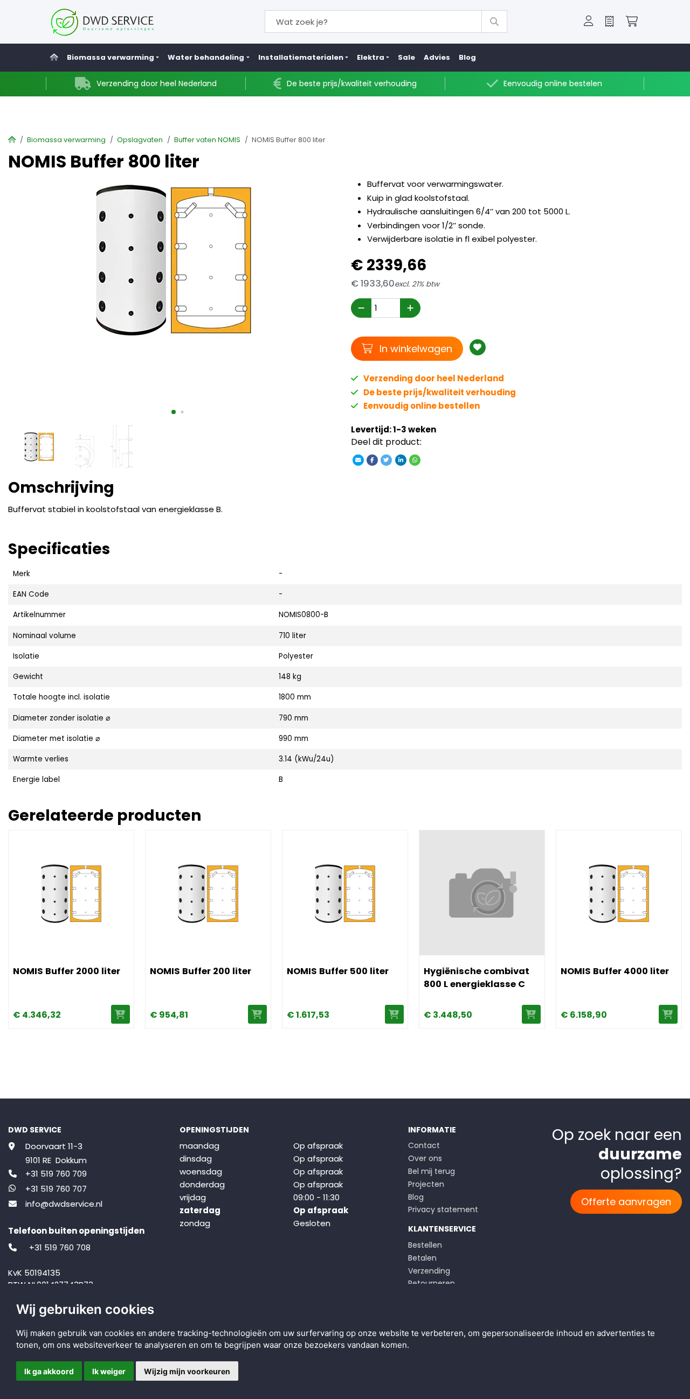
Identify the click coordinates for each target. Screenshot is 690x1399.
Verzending (429, 1270)
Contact (424, 1145)
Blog (467, 57)
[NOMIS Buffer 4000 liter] (618, 892)
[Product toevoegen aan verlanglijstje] (477, 347)
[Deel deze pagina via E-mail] (358, 460)
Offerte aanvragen (626, 1201)
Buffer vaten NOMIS (207, 139)
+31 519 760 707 (56, 1188)
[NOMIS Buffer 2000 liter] (71, 892)
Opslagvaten (140, 139)
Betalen (422, 1258)
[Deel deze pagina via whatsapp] (415, 460)
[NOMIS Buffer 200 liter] (208, 892)
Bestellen (425, 1245)
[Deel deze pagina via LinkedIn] (401, 460)
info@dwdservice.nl (63, 1203)
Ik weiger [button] (109, 1371)
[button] (589, 22)
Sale (406, 57)
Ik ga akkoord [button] (49, 1371)
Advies (437, 57)
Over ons (425, 1158)
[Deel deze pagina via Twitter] (387, 460)
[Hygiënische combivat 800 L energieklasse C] (481, 892)
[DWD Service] (120, 22)
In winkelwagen (414, 348)
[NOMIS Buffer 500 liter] (345, 892)
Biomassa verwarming (66, 139)
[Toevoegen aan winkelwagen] (120, 1014)
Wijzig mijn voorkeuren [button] (187, 1371)
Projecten (426, 1184)
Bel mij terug (431, 1171)
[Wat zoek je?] (494, 21)
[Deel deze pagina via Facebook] (372, 460)
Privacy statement (443, 1209)
